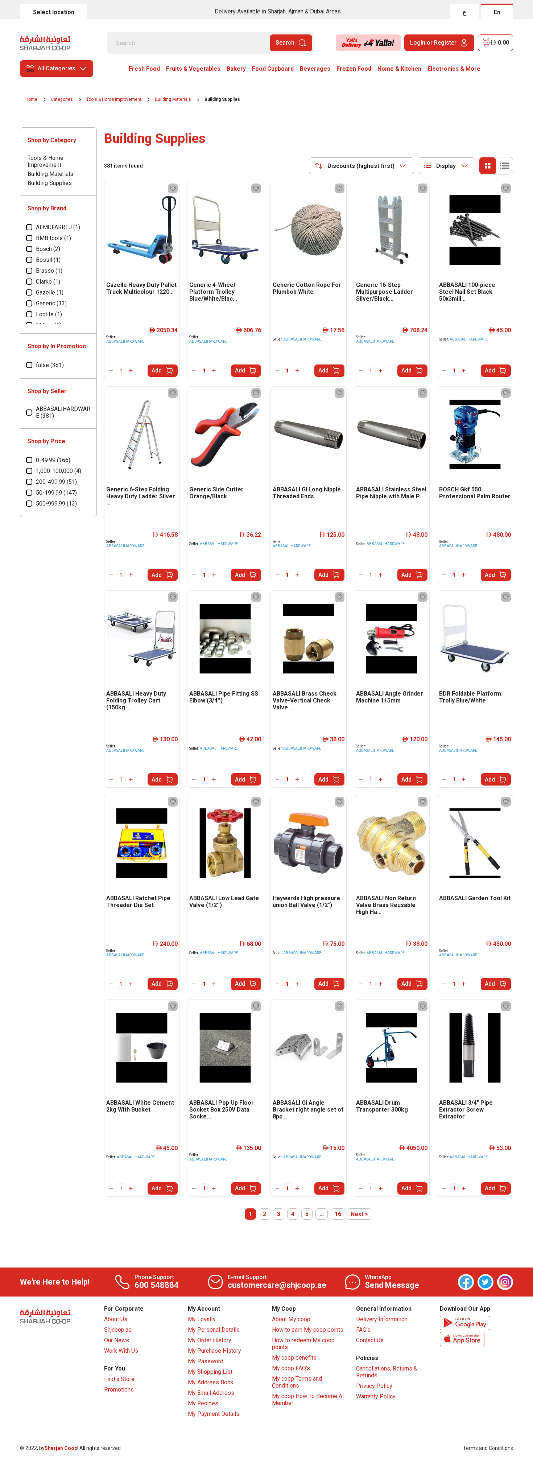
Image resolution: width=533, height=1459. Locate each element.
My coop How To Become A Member (307, 1399)
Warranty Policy (376, 1396)
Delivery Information (382, 1319)
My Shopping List (210, 1371)
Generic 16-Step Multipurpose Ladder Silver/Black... (384, 291)
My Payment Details (213, 1413)
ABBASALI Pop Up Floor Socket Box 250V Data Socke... (221, 1109)
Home (31, 99)
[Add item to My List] (173, 188)
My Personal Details (214, 1329)
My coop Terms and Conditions (297, 1382)
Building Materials (173, 99)
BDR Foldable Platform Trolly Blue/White (470, 697)
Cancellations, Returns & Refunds (386, 1372)
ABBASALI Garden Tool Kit (475, 898)
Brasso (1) (49, 270)
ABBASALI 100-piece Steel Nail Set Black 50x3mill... (467, 291)
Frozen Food (353, 68)
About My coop (291, 1319)
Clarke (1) (48, 281)
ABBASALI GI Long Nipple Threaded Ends (307, 493)
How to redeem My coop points (303, 1344)
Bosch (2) (48, 249)
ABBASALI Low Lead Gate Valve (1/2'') (224, 901)
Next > (359, 1214)
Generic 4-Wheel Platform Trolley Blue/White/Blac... (213, 291)
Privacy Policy (374, 1385)
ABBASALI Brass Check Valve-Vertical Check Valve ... (304, 700)
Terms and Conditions (488, 1448)
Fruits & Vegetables (193, 68)
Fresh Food (144, 68)
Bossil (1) (48, 259)
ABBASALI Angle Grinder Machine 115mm (389, 697)
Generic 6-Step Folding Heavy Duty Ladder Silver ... (140, 496)
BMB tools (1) (53, 238)
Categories (62, 99)
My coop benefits (294, 1357)
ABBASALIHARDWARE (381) (63, 412)
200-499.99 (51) (56, 481)
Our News (116, 1340)
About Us (115, 1319)
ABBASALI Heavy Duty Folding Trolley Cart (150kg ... (136, 700)
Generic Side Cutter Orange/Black (216, 493)
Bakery (236, 68)
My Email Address (211, 1392)
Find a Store (119, 1379)
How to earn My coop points (307, 1329)
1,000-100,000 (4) (58, 470)
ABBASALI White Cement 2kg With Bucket (140, 1106)
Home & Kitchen (399, 68)
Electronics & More (453, 68)
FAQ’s (363, 1329)
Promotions (119, 1389)
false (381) (50, 365)
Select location (53, 12)
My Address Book (211, 1382)
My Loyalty (202, 1319)
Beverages (315, 68)
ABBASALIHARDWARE (125, 341)
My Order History (209, 1340)
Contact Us (370, 1340)
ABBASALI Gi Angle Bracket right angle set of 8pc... (308, 1109)
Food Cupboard (273, 68)
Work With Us (121, 1350)
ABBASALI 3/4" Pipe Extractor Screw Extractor (466, 1109)
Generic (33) (51, 303)
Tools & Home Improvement (113, 99)
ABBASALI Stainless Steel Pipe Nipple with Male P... (391, 493)
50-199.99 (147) (56, 492)
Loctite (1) (49, 314)
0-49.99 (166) (53, 460)
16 (338, 1214)
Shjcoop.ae (118, 1329)
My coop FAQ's (291, 1368)
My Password (205, 1361)
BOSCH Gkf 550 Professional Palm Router (475, 493)
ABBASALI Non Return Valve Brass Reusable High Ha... (386, 905)
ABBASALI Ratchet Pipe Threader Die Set (138, 901)
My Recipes (203, 1403)
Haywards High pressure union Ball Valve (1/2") (306, 901)
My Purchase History (214, 1350)
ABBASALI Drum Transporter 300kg (382, 1106)
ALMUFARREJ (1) (58, 227)
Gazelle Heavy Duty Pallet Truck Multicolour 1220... (141, 288)
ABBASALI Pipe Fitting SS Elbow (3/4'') (223, 697)
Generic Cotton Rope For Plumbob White (307, 288)
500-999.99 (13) (56, 503)
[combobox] (361, 165)
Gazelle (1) (49, 292)
